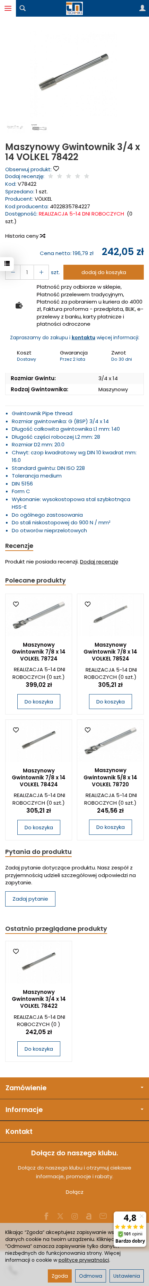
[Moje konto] (142, 8)
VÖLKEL (43, 198)
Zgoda (60, 1275)
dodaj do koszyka (103, 272)
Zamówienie (26, 1088)
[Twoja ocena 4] (77, 176)
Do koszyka (39, 701)
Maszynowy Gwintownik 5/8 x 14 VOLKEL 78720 (110, 777)
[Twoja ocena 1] (50, 176)
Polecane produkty (35, 580)
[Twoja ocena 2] (59, 176)
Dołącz (75, 1192)
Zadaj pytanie (30, 898)
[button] (73, 74)
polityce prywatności (84, 1260)
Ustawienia (126, 1275)
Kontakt (19, 1131)
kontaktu (83, 337)
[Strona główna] (74, 8)
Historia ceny (22, 235)
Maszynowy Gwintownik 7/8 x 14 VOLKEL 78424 (38, 777)
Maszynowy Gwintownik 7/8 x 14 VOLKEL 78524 (110, 652)
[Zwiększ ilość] (12, 272)
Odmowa (90, 1275)
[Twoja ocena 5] (86, 176)
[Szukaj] (22, 8)
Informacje (24, 1109)
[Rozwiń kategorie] (8, 8)
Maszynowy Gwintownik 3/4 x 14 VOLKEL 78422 (39, 999)
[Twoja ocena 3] (68, 176)
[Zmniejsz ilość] (41, 272)
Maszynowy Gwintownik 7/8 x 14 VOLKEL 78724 (38, 652)
